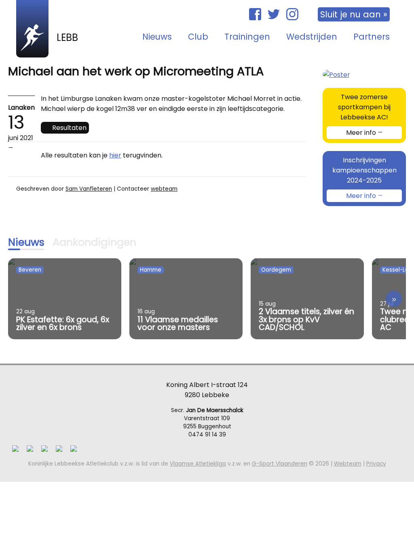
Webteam (347, 464)
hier (115, 155)
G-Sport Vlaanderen (279, 464)
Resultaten (69, 127)
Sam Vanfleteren (88, 189)
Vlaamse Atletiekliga (198, 464)
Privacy (376, 464)
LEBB (67, 37)
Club (198, 37)
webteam (164, 189)
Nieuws (157, 37)
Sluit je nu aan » (353, 14)
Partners (371, 37)
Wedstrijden (311, 37)
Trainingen (247, 37)
